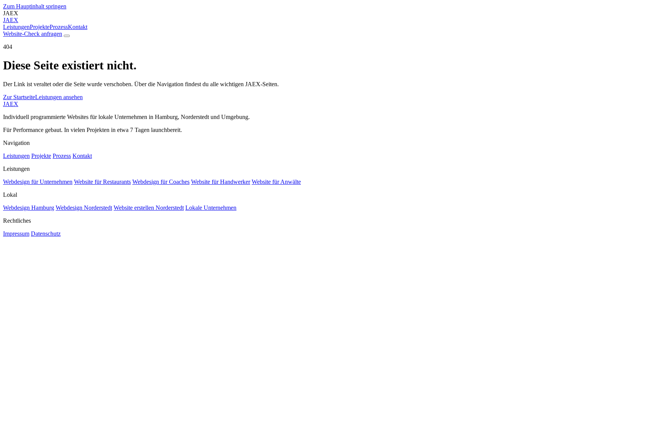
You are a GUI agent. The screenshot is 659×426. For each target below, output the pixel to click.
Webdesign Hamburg (28, 207)
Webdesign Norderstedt (84, 207)
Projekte (40, 27)
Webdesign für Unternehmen (37, 181)
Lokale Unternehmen (210, 207)
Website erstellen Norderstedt (149, 207)
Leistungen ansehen (59, 97)
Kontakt (77, 27)
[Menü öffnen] (67, 36)
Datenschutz (46, 233)
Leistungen (16, 27)
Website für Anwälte (276, 181)
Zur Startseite (19, 97)
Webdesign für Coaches (161, 181)
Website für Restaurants (102, 181)
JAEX (10, 104)
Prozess (59, 27)
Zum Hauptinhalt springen (34, 6)
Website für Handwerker (220, 181)
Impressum (16, 233)
